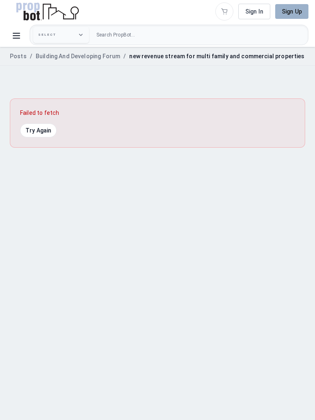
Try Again (38, 130)
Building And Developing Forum (78, 56)
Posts (18, 56)
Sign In (254, 11)
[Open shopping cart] (224, 11)
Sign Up (292, 11)
